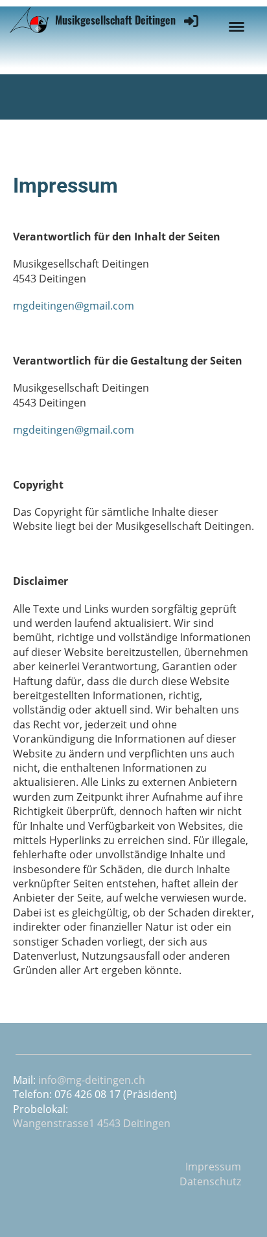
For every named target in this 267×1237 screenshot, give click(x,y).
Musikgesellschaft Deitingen (115, 20)
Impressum (213, 1166)
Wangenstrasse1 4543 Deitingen (91, 1123)
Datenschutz (210, 1181)
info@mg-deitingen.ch (91, 1080)
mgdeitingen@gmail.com (73, 306)
